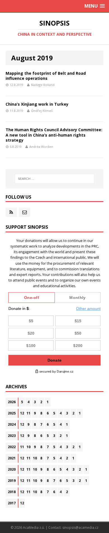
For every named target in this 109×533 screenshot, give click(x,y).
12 (22, 413)
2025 (12, 413)
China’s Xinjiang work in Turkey (37, 104)
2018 (12, 491)
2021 (12, 458)
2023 (12, 435)
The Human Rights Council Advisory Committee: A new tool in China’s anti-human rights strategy (54, 134)
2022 (12, 446)
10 (28, 446)
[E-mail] (24, 212)
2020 (12, 469)
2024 (12, 424)
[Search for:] (55, 178)
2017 (12, 503)
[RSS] (11, 212)
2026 (12, 402)
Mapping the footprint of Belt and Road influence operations (46, 76)
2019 (12, 480)
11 (28, 413)
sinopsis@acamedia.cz (80, 527)
